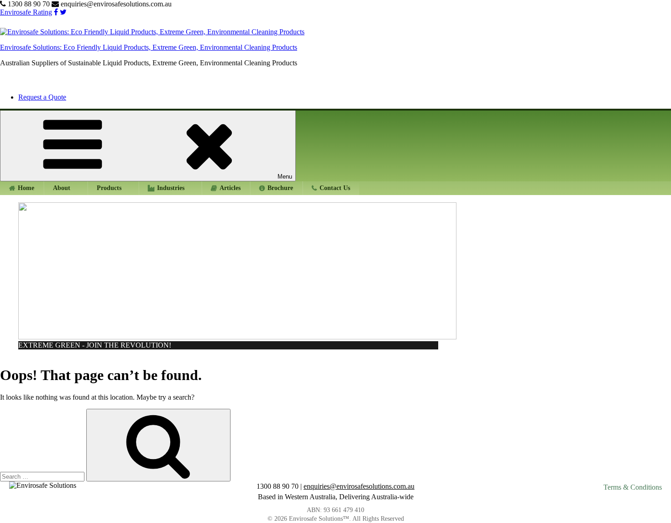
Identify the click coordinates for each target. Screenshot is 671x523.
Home (26, 188)
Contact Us (335, 188)
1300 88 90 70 (29, 4)
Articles (230, 188)
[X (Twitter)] (63, 12)
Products (109, 188)
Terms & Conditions (632, 487)
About (61, 188)
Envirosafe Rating (26, 12)
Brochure (280, 188)
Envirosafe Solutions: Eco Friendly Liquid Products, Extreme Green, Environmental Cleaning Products (148, 47)
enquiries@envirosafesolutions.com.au (115, 4)
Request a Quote (42, 97)
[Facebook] (56, 12)
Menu (285, 176)
